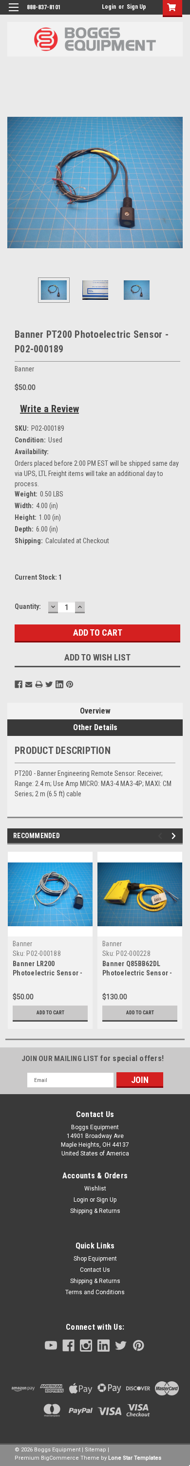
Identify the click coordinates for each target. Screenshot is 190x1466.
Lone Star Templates (134, 1458)
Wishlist (95, 1188)
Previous (14, 182)
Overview (95, 710)
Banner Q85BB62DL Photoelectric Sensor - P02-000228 (137, 973)
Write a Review (49, 409)
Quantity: (28, 606)
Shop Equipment (95, 1258)
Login (109, 6)
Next (175, 182)
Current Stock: (38, 577)
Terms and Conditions (95, 1292)
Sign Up (136, 6)
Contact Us (95, 1269)
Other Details (95, 727)
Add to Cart (50, 1012)
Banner (23, 944)
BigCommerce (60, 1458)
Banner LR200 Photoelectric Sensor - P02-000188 (48, 973)
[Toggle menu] (13, 13)
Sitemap (95, 1450)
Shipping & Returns (95, 1211)
